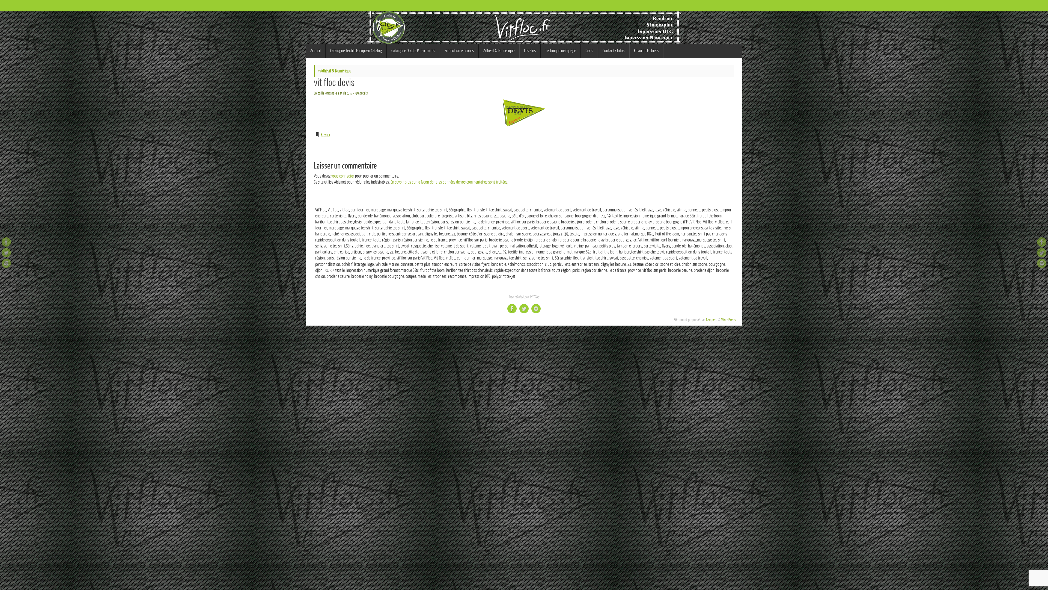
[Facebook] (6, 242)
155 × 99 (353, 93)
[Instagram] (6, 263)
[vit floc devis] (524, 112)
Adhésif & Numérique (334, 71)
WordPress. (729, 320)
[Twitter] (6, 252)
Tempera (711, 320)
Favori (325, 134)
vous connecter (342, 176)
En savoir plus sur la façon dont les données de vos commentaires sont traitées (449, 182)
